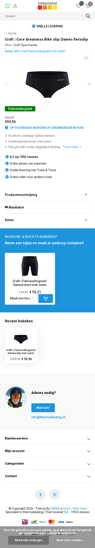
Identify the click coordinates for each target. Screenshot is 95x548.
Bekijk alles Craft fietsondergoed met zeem (35, 51)
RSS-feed (80, 508)
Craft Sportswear (25, 45)
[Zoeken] (88, 16)
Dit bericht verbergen (28, 540)
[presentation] (6, 85)
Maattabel (16, 207)
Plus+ (66, 508)
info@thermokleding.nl (40, 417)
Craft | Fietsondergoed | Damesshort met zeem (30, 283)
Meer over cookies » (70, 540)
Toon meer (71, 147)
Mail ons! (43, 407)
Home (12, 33)
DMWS (55, 508)
